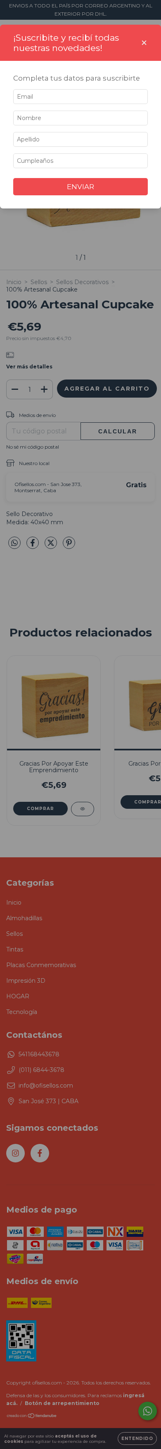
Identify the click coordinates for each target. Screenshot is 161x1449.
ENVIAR (80, 187)
